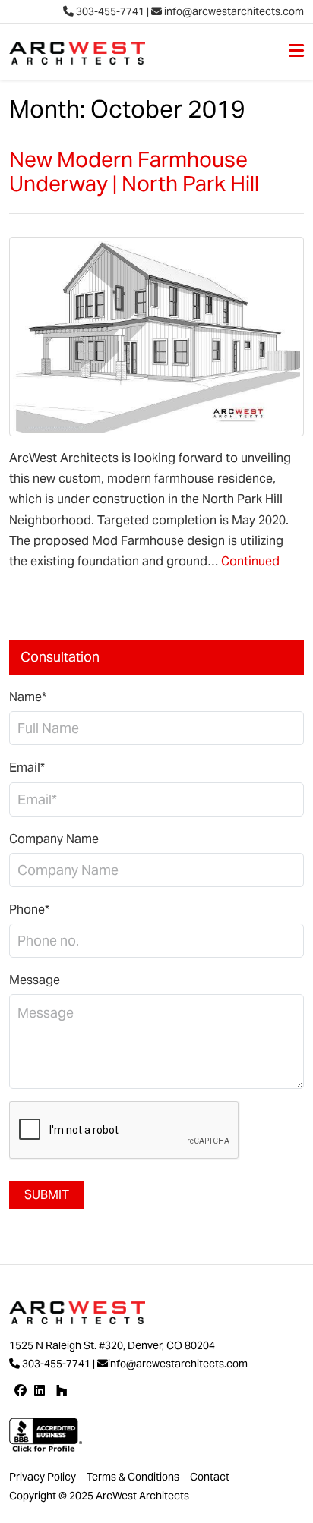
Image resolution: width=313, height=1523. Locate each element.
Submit (46, 1195)
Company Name (54, 839)
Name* (27, 697)
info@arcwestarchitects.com (233, 11)
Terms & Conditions (133, 1477)
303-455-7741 (109, 11)
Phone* (29, 909)
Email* (27, 768)
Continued (250, 561)
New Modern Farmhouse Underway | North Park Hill (134, 171)
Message (34, 980)
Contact (209, 1477)
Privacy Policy (42, 1477)
